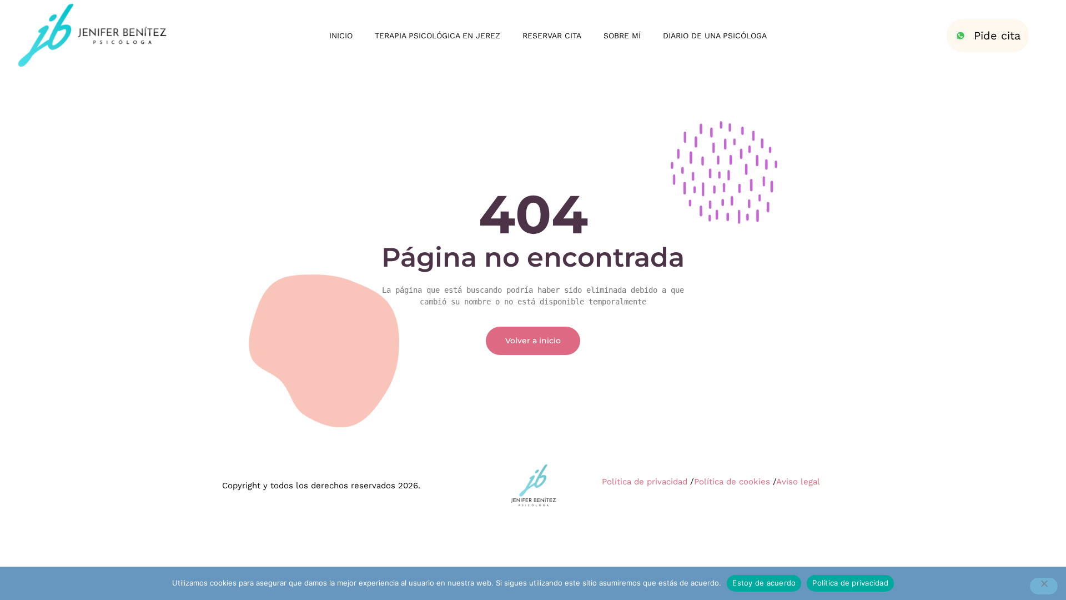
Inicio (341, 35)
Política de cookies (732, 482)
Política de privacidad (644, 482)
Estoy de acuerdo (764, 582)
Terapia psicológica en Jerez (437, 35)
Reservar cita (551, 35)
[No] (1044, 586)
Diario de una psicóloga (715, 35)
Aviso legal (798, 482)
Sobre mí (622, 35)
